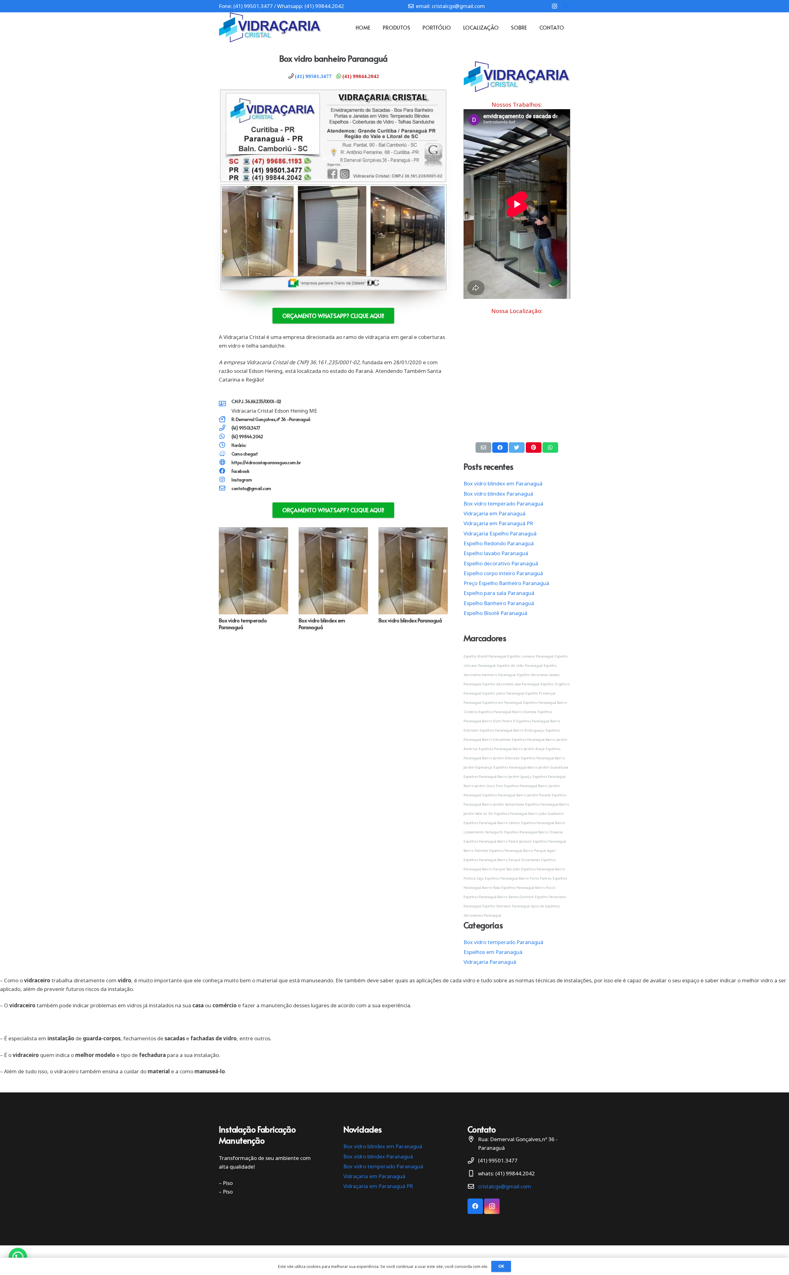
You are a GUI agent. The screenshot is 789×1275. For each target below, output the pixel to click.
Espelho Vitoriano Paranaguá (505, 906)
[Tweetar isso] (517, 447)
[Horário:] (225, 445)
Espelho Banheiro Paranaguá (499, 603)
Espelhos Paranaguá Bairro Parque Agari (522, 850)
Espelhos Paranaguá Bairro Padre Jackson (498, 841)
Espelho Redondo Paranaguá (499, 543)
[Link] (270, 27)
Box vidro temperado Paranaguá (243, 624)
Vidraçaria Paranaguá (490, 961)
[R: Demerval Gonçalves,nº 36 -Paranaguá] (225, 419)
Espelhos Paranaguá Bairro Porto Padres (518, 878)
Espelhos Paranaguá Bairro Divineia (507, 712)
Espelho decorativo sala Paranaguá (510, 684)
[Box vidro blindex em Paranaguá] (333, 531)
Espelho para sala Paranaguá (499, 592)
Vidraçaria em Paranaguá (494, 513)
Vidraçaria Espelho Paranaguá (500, 533)
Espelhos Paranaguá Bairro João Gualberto (529, 813)
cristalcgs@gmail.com (504, 1186)
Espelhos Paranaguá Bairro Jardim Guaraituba (530, 767)
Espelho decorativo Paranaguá (501, 563)
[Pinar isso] (534, 447)
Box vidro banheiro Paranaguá (333, 58)
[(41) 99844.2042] (225, 436)
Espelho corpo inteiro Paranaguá (503, 573)
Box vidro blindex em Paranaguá (322, 624)
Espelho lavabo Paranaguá (496, 553)
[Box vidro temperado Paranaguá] (253, 531)
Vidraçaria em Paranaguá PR (498, 523)
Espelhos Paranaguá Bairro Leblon (492, 823)
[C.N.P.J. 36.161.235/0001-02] (225, 404)
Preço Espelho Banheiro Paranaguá (506, 583)
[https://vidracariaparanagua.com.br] (225, 462)
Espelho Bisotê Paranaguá (495, 613)
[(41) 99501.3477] (225, 428)
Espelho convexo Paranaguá (530, 656)
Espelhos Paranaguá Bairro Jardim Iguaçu (497, 776)
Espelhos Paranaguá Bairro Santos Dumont (499, 897)
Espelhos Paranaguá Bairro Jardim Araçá (512, 749)
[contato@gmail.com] (225, 488)
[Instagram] (554, 6)
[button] (18, 1257)
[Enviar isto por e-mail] (483, 447)
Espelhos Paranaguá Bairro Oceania (533, 832)
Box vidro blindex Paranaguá (410, 620)
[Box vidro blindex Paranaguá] (413, 531)
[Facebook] (565, 6)
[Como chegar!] (225, 454)
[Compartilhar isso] (500, 447)
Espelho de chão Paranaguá (519, 665)
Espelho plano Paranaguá (503, 693)
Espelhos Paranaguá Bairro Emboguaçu (512, 730)
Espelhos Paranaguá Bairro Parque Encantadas (502, 860)
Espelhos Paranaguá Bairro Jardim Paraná (516, 795)
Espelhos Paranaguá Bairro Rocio (528, 887)
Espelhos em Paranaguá (502, 702)
